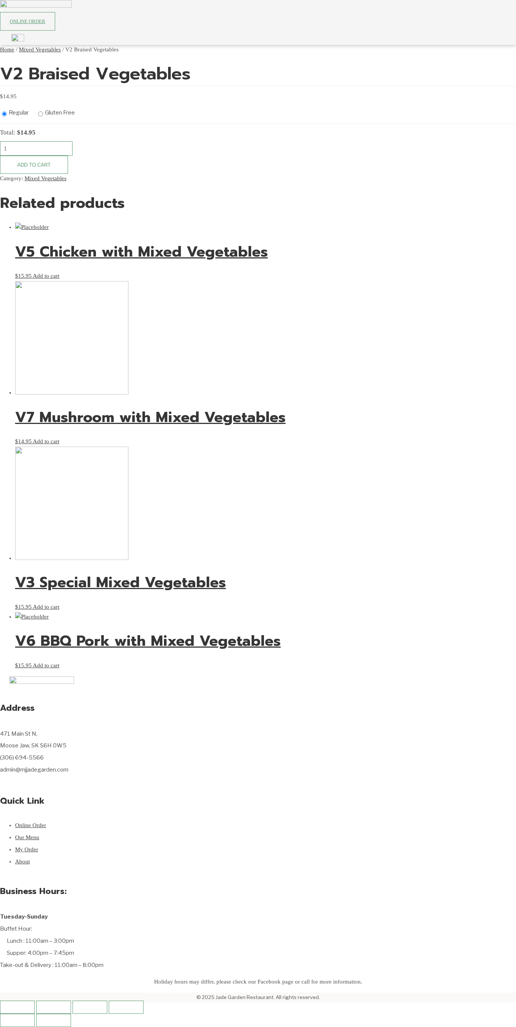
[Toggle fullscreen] (90, 1007)
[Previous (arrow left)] (17, 1020)
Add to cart (34, 165)
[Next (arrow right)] (53, 1020)
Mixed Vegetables (40, 49)
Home (7, 49)
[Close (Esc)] (17, 1007)
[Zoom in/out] (126, 1007)
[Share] (53, 1007)
